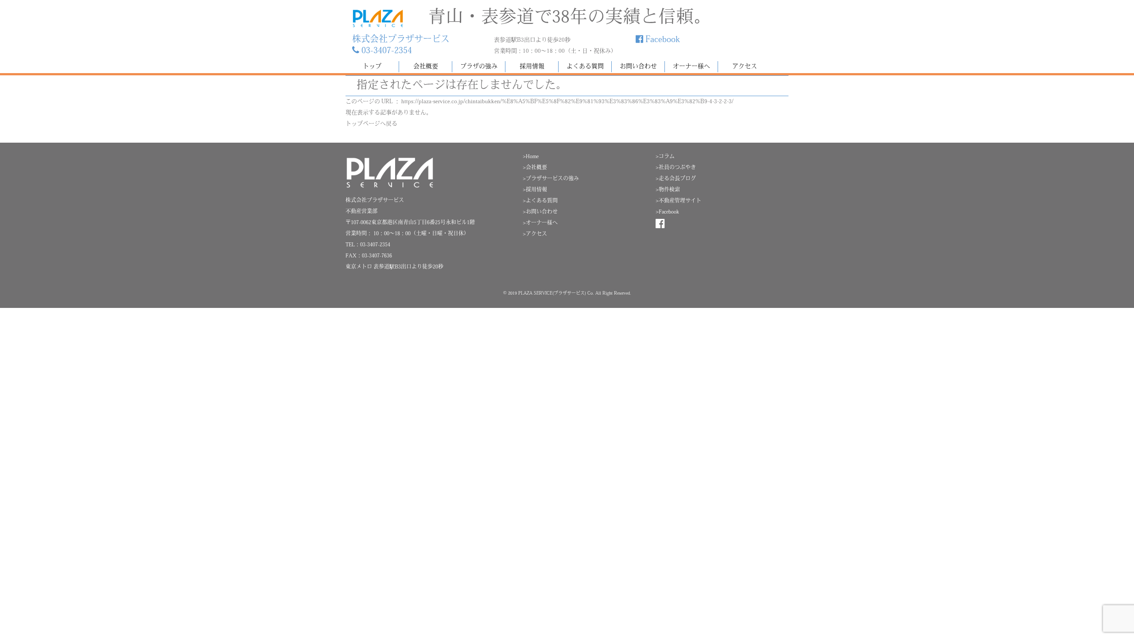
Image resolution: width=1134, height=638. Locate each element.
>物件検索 (668, 190)
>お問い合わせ (540, 212)
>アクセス (535, 234)
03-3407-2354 (385, 51)
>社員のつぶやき (676, 168)
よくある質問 (585, 66)
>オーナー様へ (540, 223)
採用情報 (532, 66)
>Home (531, 157)
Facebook (661, 39)
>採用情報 (535, 190)
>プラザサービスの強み (551, 179)
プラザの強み (478, 66)
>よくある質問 (540, 201)
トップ (372, 66)
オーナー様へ (691, 66)
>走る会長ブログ (676, 179)
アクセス (744, 66)
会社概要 (425, 66)
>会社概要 (535, 168)
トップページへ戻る (371, 124)
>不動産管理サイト (678, 201)
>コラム (665, 157)
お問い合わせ (638, 66)
